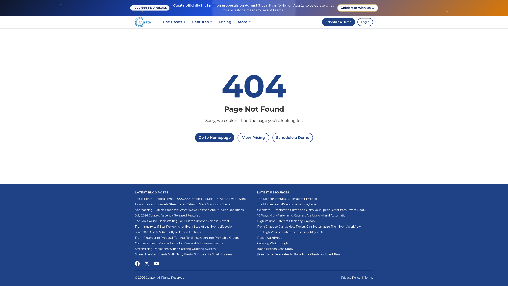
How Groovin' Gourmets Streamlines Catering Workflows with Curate (183, 204)
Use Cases (174, 22)
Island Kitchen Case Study (275, 249)
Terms (369, 277)
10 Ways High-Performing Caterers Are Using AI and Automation (302, 215)
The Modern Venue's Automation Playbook (287, 199)
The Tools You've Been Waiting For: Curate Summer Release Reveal (182, 221)
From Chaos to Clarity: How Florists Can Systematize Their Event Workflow (309, 226)
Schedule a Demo (338, 22)
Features (202, 22)
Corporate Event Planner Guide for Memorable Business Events (179, 243)
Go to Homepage (215, 137)
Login (365, 22)
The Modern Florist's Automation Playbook (286, 204)
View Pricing (253, 137)
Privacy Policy (350, 277)
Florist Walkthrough (270, 238)
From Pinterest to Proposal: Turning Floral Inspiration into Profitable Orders (187, 238)
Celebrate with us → (358, 8)
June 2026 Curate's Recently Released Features (168, 232)
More (244, 22)
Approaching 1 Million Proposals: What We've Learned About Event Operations (189, 210)
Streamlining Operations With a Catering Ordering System (175, 249)
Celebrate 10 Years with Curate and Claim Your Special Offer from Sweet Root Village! (310, 210)
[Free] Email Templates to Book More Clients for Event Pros (298, 254)
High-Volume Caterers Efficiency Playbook (286, 221)
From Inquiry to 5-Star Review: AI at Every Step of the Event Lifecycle (183, 226)
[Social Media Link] (137, 263)
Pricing (225, 22)
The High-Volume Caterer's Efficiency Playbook (290, 232)
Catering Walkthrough (272, 243)
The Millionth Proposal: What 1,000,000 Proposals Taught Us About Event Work (190, 199)
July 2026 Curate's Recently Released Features (167, 215)
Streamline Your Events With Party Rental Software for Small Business (184, 254)
